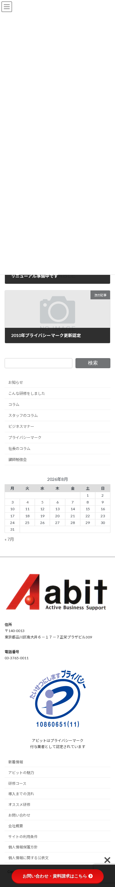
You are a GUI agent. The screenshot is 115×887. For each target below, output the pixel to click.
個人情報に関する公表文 (28, 858)
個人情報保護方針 (23, 847)
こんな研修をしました (26, 393)
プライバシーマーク (24, 437)
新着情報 (15, 762)
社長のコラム (19, 448)
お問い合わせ (19, 815)
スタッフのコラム (23, 415)
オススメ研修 (19, 805)
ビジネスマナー (21, 426)
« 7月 (9, 538)
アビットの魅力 (21, 772)
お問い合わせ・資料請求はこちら (55, 876)
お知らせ (15, 382)
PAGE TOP (106, 854)
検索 (93, 362)
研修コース (17, 783)
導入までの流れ (21, 794)
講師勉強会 (17, 459)
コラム (13, 404)
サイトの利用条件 (23, 836)
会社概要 (15, 826)
